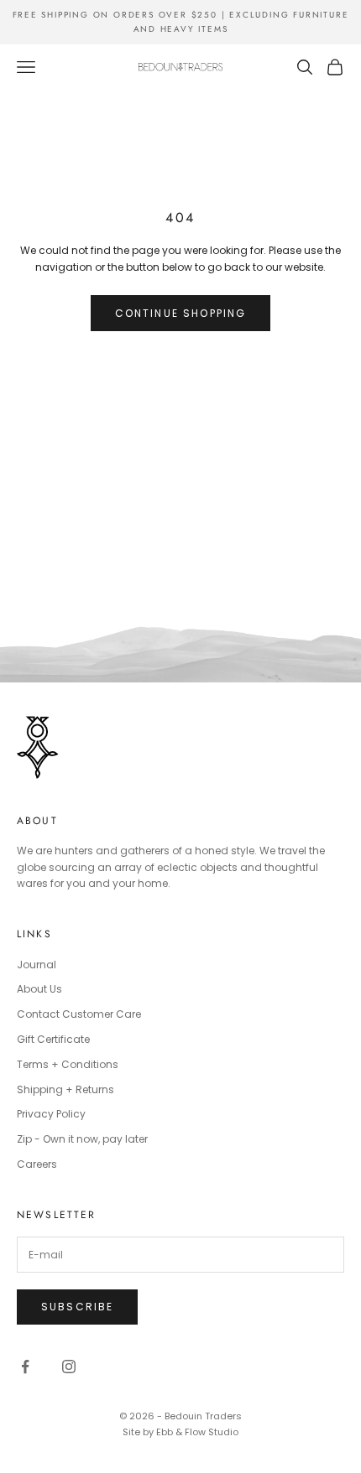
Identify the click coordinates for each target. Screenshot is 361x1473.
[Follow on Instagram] (68, 1366)
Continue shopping (181, 313)
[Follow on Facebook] (25, 1366)
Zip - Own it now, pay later (82, 1139)
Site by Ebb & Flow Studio (180, 1432)
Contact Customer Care (79, 1014)
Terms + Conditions (67, 1064)
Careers (37, 1164)
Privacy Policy (51, 1114)
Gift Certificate (53, 1039)
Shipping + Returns (65, 1089)
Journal (36, 964)
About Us (39, 989)
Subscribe (77, 1306)
